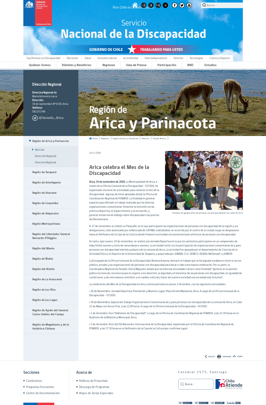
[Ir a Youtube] (189, 5)
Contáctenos (34, 381)
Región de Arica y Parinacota (50, 141)
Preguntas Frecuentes (40, 387)
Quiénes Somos (40, 65)
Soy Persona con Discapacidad (43, 58)
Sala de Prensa (136, 65)
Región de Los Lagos (45, 300)
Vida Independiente (156, 58)
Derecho (178, 58)
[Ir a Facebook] (175, 5)
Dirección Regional (45, 156)
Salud (88, 58)
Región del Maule (43, 248)
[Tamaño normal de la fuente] (151, 5)
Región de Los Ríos (44, 290)
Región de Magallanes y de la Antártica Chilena (50, 327)
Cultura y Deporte (220, 58)
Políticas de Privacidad (93, 381)
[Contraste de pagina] (165, 5)
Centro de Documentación (43, 393)
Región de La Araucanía (47, 279)
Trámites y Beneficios (76, 65)
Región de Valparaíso (45, 213)
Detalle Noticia (159, 138)
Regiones (108, 65)
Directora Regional (45, 162)
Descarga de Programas (94, 387)
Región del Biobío (43, 269)
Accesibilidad (130, 58)
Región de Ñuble (42, 259)
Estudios (210, 65)
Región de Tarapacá (44, 172)
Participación (166, 65)
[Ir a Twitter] (182, 5)
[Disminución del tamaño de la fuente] (144, 5)
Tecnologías (196, 58)
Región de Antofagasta (46, 182)
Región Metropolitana (46, 224)
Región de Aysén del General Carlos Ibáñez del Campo (50, 312)
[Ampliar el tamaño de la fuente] (158, 5)
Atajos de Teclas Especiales (96, 393)
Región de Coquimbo (45, 203)
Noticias (39, 150)
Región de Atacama (44, 193)
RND (190, 65)
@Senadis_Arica (51, 118)
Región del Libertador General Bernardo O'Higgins (51, 236)
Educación (72, 58)
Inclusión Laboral (107, 58)
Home (95, 138)
